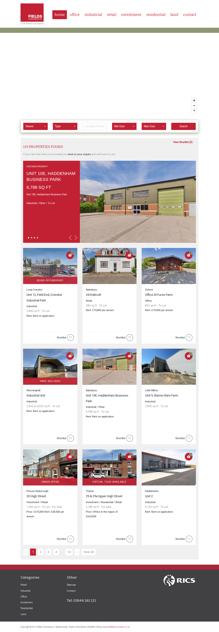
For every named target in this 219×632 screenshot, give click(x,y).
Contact (189, 14)
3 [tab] (34, 239)
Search (183, 126)
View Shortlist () (182, 142)
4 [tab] (37, 239)
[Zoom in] (194, 100)
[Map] (109, 74)
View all (88, 552)
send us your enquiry (79, 154)
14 (69, 552)
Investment (131, 14)
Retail (111, 14)
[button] (35, 126)
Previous (71, 237)
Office (75, 14)
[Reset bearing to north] (194, 110)
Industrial (93, 14)
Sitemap (71, 584)
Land (174, 14)
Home (59, 14)
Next (74, 237)
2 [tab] (31, 239)
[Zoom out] (194, 105)
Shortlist (61, 337)
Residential (155, 14)
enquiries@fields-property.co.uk (116, 627)
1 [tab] (28, 239)
